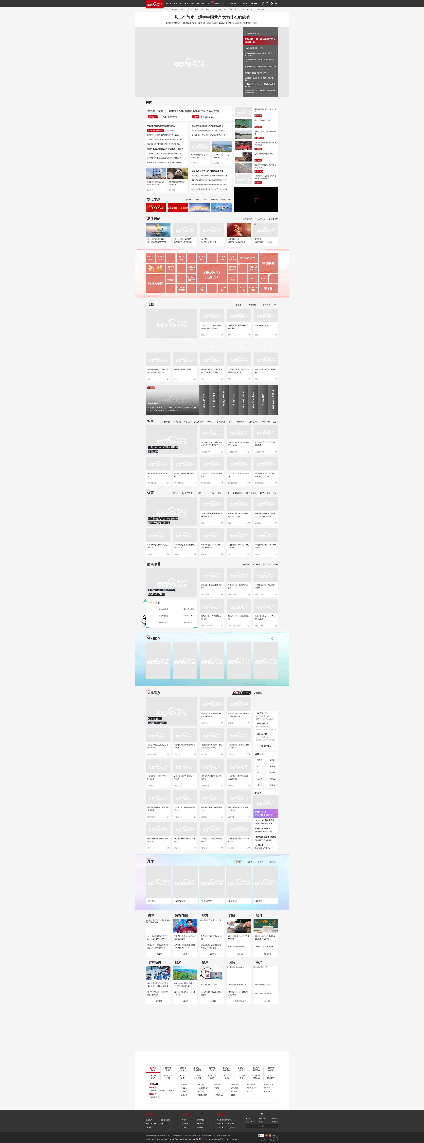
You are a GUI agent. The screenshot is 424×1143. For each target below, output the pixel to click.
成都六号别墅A (188, 609)
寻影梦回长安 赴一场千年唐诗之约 (211, 808)
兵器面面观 (198, 422)
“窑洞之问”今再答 (207, 117)
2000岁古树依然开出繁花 (263, 823)
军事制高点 (221, 422)
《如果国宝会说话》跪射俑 (265, 837)
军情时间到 (265, 422)
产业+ (253, 9)
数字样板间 (247, 219)
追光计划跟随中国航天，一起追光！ (264, 240)
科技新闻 (194, 163)
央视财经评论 (152, 754)
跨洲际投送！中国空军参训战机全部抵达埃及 (260, 67)
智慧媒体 (249, 1122)
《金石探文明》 (262, 713)
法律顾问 (231, 1124)
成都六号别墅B (164, 616)
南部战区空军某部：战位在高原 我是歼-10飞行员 (265, 475)
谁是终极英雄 (252, 422)
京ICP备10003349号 (177, 1139)
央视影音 (185, 1124)
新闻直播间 (259, 138)
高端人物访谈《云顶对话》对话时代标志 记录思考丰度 (156, 240)
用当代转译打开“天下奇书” (264, 848)
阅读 (230, 9)
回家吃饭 (231, 786)
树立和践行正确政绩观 (155, 130)
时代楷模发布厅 (203, 1088)
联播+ (195, 117)
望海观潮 (213, 342)
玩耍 (261, 626)
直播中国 (217, 3)
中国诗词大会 (218, 1095)
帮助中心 (200, 1127)
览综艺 (259, 766)
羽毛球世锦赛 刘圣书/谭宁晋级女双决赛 (157, 546)
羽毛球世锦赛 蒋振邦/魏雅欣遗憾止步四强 (184, 546)
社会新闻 (216, 163)
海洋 (259, 962)
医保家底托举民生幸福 (209, 984)
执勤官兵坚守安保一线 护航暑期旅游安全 (265, 443)
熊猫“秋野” (237, 626)
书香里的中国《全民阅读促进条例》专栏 (238, 993)
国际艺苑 (234, 1091)
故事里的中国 (268, 1084)
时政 (167, 3)
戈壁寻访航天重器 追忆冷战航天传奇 (184, 808)
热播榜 (270, 263)
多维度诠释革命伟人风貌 (263, 831)
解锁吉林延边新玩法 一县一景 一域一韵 (184, 993)
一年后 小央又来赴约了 (263, 325)
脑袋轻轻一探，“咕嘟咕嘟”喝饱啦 (238, 617)
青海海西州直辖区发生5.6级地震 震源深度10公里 (238, 370)
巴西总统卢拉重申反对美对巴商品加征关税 (155, 183)
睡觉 (256, 594)
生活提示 (250, 1091)
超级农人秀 (178, 786)
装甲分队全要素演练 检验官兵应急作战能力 (238, 443)
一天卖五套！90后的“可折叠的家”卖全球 (157, 777)
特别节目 (272, 862)
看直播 (268, 288)
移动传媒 (185, 1127)
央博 (196, 9)
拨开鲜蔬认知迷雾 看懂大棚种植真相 (211, 777)
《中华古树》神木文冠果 (264, 820)
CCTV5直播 (238, 493)
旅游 (207, 9)
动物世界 (267, 1088)
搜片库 (263, 279)
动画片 (249, 862)
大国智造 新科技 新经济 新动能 (208, 240)
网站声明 (149, 1127)
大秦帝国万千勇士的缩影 (263, 840)
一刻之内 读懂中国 (162, 345)
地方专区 (157, 283)
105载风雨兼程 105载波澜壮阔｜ (220, 23)
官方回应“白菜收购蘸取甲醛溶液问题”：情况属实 (208, 130)
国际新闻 (150, 190)
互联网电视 (200, 1120)
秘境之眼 (184, 1095)
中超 (206, 493)
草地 (202, 594)
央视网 (184, 1120)
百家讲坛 (231, 723)
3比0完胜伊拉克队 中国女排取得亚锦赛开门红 (211, 515)
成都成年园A (187, 616)
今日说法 (184, 1088)
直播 (154, 602)
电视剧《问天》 (261, 812)
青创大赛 (266, 305)
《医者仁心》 (232, 901)
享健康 (272, 766)
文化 (202, 9)
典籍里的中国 (202, 1095)
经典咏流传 (234, 1084)
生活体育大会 (260, 219)
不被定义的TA (242, 342)
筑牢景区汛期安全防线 (262, 120)
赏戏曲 (272, 785)
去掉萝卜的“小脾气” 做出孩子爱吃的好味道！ (238, 777)
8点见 (198, 200)
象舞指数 (181, 915)
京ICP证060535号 (151, 1139)
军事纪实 (187, 422)
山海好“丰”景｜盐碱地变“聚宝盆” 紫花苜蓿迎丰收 (164, 162)
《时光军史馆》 (262, 734)
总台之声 (149, 1120)
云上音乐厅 (273, 219)
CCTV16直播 (265, 493)
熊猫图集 (266, 564)
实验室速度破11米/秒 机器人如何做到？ (200, 156)
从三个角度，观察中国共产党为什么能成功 (212, 17)
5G (247, 9)
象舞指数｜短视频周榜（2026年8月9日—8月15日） (184, 946)
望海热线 (220, 1127)
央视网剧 (252, 305)
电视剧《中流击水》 (263, 828)
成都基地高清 (163, 609)
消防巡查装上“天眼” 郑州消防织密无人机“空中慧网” (211, 946)
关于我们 (249, 1118)
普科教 (272, 773)
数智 (242, 9)
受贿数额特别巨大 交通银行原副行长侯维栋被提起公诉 (157, 370)
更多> (275, 305)
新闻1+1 (177, 848)
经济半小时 (151, 848)
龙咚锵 (266, 342)
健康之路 (177, 754)
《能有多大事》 (206, 901)
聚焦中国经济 (226, 200)
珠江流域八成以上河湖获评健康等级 (221, 156)
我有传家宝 (234, 1088)
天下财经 (258, 182)
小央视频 (237, 305)
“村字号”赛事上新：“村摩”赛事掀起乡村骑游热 (157, 993)
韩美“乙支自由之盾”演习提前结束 (158, 475)
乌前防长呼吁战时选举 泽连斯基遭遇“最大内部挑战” (211, 746)
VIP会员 (175, 493)
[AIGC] (254, 3)
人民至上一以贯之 (171, 130)
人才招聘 (231, 1127)
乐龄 (225, 9)
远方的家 (204, 848)
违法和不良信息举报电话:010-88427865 (219, 1135)
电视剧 (238, 862)
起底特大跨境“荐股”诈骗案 (264, 154)
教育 (203, 3)
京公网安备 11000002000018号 (211, 1139)
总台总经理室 (165, 1120)
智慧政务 (262, 1122)
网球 (229, 554)
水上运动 (258, 523)
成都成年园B (163, 622)
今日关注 (204, 754)
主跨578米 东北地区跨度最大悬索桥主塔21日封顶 (164, 158)
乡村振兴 (174, 9)
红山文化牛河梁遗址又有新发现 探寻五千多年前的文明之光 (157, 937)
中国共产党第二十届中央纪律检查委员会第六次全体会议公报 (183, 111)
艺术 (236, 9)
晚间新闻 (217, 1084)
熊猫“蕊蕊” (209, 626)
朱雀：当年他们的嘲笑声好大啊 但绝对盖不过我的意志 (211, 327)
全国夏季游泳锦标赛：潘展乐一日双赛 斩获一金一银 (265, 515)
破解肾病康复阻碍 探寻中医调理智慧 (184, 746)
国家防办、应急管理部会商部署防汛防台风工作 (163, 135)
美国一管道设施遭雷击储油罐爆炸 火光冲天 (265, 370)
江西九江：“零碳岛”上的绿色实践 (211, 937)
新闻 (175, 3)
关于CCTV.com (151, 1124)
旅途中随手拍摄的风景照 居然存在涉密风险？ (211, 715)
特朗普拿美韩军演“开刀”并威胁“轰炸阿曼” (158, 808)
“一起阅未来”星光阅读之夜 (237, 984)
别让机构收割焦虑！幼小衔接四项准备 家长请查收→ (265, 937)
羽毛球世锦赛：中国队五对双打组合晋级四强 (211, 546)
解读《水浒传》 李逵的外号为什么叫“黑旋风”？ (238, 715)
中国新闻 (258, 149)
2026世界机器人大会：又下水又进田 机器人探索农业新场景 (157, 984)
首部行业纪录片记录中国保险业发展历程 (236, 240)
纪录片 (260, 862)
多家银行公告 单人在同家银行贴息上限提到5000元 (164, 139)
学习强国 (189, 200)
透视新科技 (205, 786)
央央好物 (261, 9)
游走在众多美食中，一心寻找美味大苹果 (265, 617)
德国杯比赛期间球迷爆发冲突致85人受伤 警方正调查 (209, 189)
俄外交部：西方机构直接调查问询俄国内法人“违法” (209, 180)
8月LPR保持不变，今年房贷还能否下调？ (238, 937)
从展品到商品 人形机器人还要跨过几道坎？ (157, 746)
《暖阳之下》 (259, 901)
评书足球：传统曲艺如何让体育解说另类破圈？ (184, 937)
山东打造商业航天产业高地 (254, 46)
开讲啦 (216, 1088)
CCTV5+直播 (251, 493)
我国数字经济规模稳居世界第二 (161, 126)
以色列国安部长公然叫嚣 (182, 369)
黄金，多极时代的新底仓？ (237, 946)
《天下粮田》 (152, 901)
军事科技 (209, 422)
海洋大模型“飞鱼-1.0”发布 (264, 993)
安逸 (235, 594)
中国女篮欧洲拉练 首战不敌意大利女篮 (265, 546)
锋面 (205, 200)
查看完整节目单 (265, 746)
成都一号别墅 (188, 622)
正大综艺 (201, 1091)
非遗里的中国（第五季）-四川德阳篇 (161, 1091)
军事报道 (177, 422)
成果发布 (275, 1118)
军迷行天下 (239, 422)
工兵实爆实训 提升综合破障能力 (238, 475)
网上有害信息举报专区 (224, 1120)
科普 (213, 9)
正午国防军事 (152, 483)
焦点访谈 (258, 127)
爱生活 (259, 773)
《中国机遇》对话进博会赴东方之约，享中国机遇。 (183, 240)
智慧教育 (275, 1122)
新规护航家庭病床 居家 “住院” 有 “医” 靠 (238, 808)
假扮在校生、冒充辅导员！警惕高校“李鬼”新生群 (208, 135)
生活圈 (233, 1095)
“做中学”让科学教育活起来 (264, 946)
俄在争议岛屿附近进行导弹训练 (184, 475)
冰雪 (229, 523)
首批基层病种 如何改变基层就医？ (184, 840)
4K (223, 3)
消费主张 (204, 817)
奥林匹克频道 (187, 493)
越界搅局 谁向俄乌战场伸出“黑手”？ (257, 73)
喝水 (229, 626)
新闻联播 (258, 116)
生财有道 (150, 786)
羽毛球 (149, 554)
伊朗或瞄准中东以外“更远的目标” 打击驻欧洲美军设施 (211, 370)
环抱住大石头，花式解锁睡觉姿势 (238, 586)
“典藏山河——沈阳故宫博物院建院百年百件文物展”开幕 (157, 946)
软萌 (207, 594)
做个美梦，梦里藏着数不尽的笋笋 (211, 586)
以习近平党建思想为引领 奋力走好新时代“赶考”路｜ (186, 23)
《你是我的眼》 (180, 901)
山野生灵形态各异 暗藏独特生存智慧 (184, 777)
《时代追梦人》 (262, 724)
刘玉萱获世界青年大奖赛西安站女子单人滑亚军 (238, 515)
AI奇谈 (185, 342)
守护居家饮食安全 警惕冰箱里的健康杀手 (238, 746)
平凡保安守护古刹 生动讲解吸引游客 (238, 840)
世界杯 (198, 493)
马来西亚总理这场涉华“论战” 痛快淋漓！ (238, 327)
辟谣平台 (220, 1124)
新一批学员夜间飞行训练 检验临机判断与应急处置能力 (211, 443)
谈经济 (259, 779)
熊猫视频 (246, 564)
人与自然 (184, 1091)
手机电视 (200, 1124)
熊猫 (209, 3)
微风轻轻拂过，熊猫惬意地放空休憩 (211, 617)
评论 (180, 3)
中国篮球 (258, 554)
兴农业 (272, 779)
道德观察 (231, 848)
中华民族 (267, 1091)
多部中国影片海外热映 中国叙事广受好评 (165, 149)
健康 (219, 9)
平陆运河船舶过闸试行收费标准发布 (207, 126)
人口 (215, 1091)
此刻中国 (159, 342)
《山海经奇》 (260, 845)
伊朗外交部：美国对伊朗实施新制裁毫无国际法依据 (209, 176)
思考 (202, 626)
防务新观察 (166, 422)
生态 (181, 9)
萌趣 (229, 594)
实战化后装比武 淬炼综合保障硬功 (211, 475)
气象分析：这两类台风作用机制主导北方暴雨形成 (164, 153)
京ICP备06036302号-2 (164, 1139)
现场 (202, 335)
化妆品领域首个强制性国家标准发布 (211, 993)
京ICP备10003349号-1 (191, 1139)
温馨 (261, 594)
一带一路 (189, 9)
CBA (219, 493)
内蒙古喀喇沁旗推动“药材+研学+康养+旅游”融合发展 (184, 984)
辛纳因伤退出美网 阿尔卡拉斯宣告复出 (238, 546)
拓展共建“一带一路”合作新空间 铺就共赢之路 (260, 39)
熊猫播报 (256, 564)
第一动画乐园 (251, 1088)
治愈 (256, 626)
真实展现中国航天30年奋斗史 (265, 815)
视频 (186, 3)
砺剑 (230, 422)
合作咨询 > (262, 1126)
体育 (198, 3)
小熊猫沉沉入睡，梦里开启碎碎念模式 (265, 586)
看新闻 (259, 760)
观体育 (272, 760)
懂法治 (259, 785)
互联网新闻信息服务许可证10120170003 (158, 1135)
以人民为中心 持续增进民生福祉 (245, 23)
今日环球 (258, 160)
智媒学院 (262, 1118)
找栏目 (253, 279)
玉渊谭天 (214, 200)
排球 (202, 523)
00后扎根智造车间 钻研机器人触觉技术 (157, 840)
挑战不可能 (251, 1084)
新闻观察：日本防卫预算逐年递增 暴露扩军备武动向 (209, 185)
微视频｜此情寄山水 (252, 33)
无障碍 (263, 5)
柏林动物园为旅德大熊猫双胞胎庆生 (177, 183)
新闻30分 (258, 171)
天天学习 (152, 117)
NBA (213, 493)
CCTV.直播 (233, 3)
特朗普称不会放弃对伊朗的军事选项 (207, 171)
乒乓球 (227, 493)
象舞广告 (164, 1124)
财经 (192, 3)
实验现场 (231, 754)
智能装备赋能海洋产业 (263, 984)
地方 (167, 9)
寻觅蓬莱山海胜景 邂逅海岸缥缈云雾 (211, 840)
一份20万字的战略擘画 (168, 117)
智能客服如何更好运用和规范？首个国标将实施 (163, 144)
